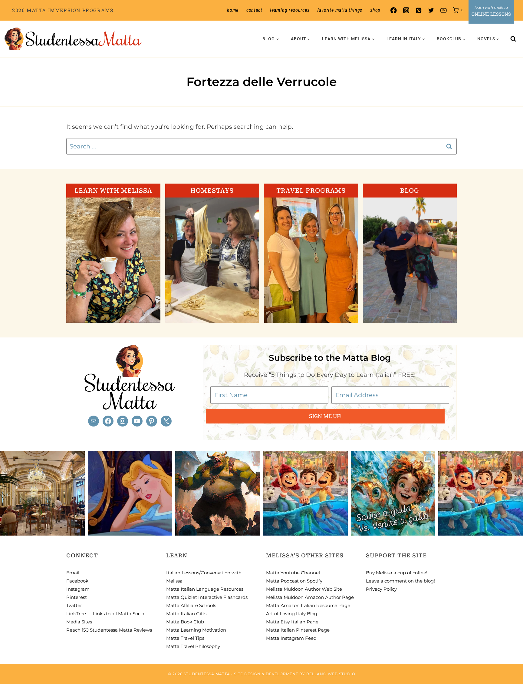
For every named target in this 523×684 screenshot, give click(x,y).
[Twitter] (431, 10)
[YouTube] (443, 10)
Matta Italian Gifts (186, 613)
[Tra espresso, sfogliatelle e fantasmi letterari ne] (42, 493)
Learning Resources (289, 10)
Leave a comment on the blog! (400, 581)
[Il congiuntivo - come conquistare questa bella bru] (217, 493)
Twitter (74, 605)
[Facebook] (393, 10)
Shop (375, 10)
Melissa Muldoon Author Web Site (304, 589)
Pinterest (76, 597)
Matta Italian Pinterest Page (298, 630)
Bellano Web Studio (330, 674)
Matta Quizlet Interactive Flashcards (207, 597)
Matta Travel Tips (185, 638)
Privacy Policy (381, 589)
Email (72, 573)
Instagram (78, 589)
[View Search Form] (513, 39)
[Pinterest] (418, 10)
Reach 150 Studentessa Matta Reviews (109, 630)
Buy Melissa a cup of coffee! (396, 573)
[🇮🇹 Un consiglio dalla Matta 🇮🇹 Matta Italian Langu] (393, 493)
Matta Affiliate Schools (191, 605)
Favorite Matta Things (339, 10)
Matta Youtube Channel (293, 573)
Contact (254, 10)
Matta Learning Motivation (196, 630)
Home (232, 10)
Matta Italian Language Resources (204, 589)
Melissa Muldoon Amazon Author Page (310, 597)
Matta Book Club (185, 622)
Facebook (77, 581)
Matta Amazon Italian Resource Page (308, 605)
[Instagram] (406, 10)
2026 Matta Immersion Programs (62, 10)
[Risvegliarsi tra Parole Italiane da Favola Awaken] (130, 493)
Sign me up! (325, 416)
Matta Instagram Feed (291, 638)
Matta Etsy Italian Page (292, 622)
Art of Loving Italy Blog (291, 613)
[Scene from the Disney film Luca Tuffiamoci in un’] (305, 493)
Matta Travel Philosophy (193, 646)
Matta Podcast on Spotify (294, 581)
